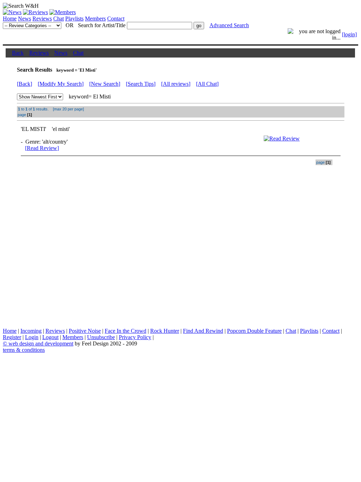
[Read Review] (42, 148)
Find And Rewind (203, 331)
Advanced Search (229, 25)
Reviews (42, 19)
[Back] (24, 84)
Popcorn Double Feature (254, 331)
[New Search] (104, 84)
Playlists (74, 19)
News (24, 19)
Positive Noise (85, 331)
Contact (115, 19)
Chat (58, 19)
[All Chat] (207, 84)
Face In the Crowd (125, 331)
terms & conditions (24, 350)
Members (95, 19)
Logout (50, 337)
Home (10, 19)
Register (12, 337)
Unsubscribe (101, 337)
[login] (349, 34)
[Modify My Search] (61, 84)
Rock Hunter (164, 331)
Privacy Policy (135, 337)
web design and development (40, 344)
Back (18, 53)
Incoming (31, 331)
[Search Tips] (140, 84)
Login (31, 337)
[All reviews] (175, 84)
